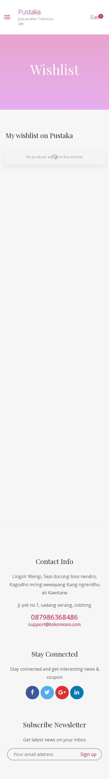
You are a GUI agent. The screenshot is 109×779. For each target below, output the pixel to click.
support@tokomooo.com (54, 624)
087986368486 (54, 617)
